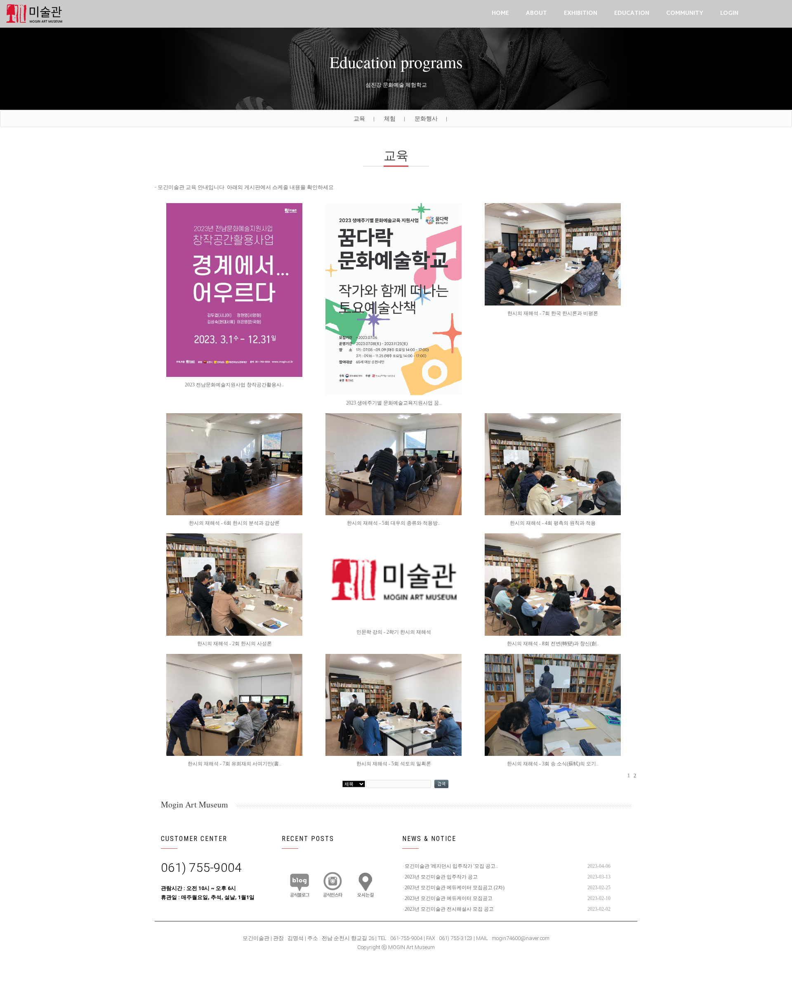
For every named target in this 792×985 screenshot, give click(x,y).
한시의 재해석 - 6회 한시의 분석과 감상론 (234, 523)
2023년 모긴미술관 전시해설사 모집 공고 (449, 909)
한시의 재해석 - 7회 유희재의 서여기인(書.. (234, 764)
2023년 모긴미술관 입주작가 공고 (441, 877)
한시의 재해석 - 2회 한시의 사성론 (234, 643)
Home (500, 13)
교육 (359, 118)
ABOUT (536, 13)
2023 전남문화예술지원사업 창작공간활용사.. (234, 385)
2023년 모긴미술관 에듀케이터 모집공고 (449, 898)
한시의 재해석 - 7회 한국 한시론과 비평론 (552, 313)
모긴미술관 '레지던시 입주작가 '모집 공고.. (451, 866)
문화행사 (426, 118)
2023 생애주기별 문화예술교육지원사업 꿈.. (393, 403)
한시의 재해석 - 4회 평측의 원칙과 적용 (553, 523)
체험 (390, 118)
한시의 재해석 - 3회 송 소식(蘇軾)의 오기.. (553, 764)
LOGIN (729, 13)
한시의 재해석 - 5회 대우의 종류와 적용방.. (393, 523)
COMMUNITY (684, 13)
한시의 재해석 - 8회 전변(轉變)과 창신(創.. (553, 643)
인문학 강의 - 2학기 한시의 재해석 (393, 632)
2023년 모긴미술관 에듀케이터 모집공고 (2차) (454, 887)
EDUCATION (631, 13)
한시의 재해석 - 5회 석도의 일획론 (393, 764)
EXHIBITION (580, 13)
